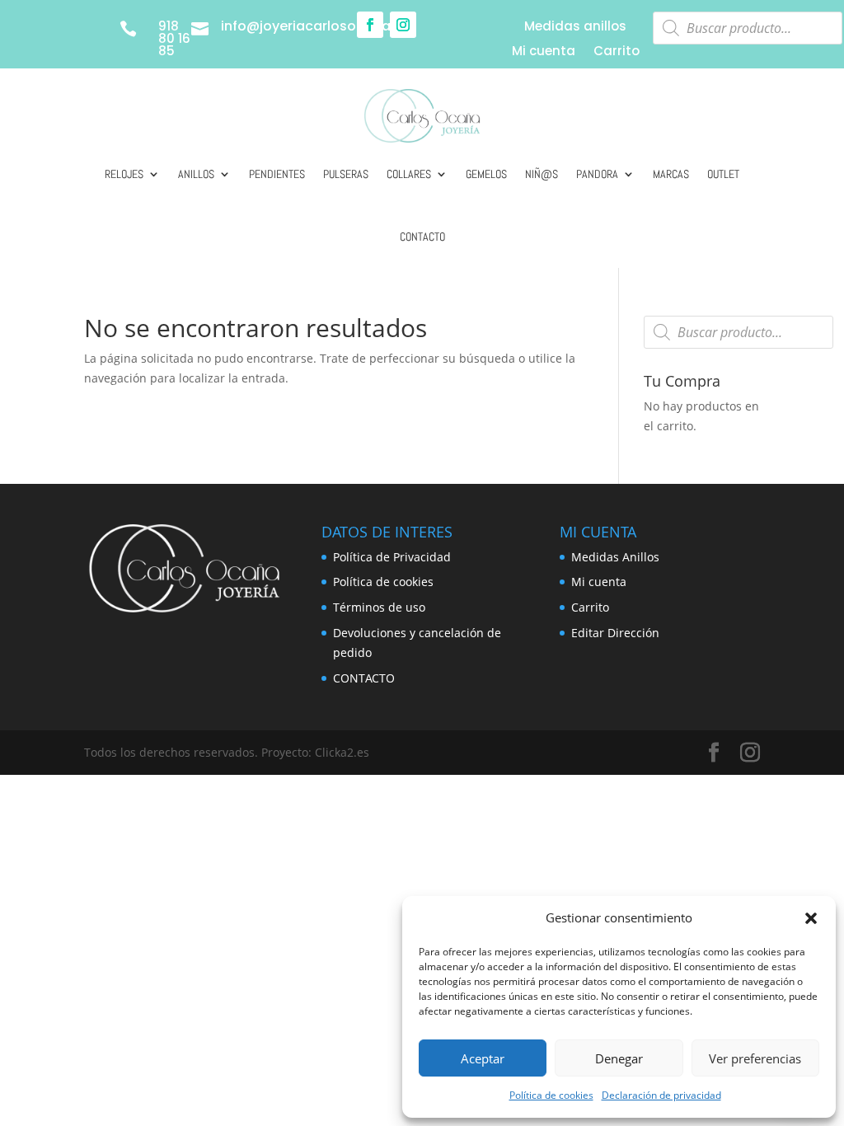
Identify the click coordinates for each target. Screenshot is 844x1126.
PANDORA (597, 174)
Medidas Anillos (615, 557)
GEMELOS (486, 174)
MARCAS (671, 174)
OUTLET (723, 174)
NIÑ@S (541, 174)
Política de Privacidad (392, 557)
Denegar (619, 1058)
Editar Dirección (615, 632)
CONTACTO (422, 236)
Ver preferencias (755, 1058)
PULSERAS (345, 174)
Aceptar (482, 1058)
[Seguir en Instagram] (403, 25)
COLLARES (409, 174)
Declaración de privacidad (661, 1095)
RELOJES (124, 174)
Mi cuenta (543, 52)
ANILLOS (196, 174)
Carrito (616, 52)
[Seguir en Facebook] (370, 25)
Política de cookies (551, 1095)
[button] (811, 918)
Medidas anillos (575, 28)
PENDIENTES (277, 174)
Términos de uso (379, 607)
